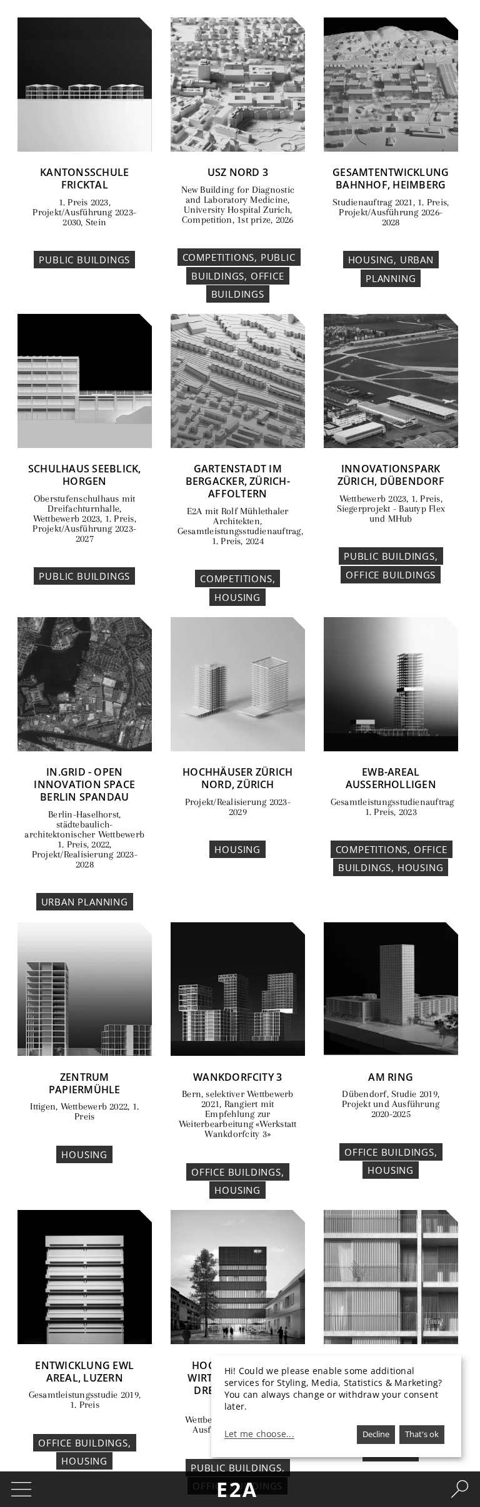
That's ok (422, 1434)
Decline (375, 1434)
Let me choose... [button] (259, 1434)
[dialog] (336, 1406)
